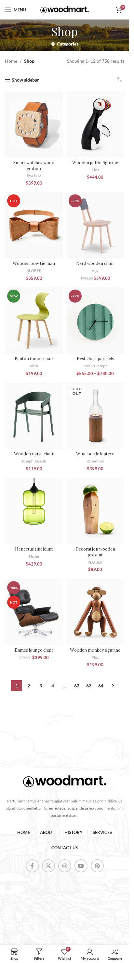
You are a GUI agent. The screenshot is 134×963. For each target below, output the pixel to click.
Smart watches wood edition (33, 165)
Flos (95, 169)
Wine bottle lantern (95, 453)
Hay (95, 270)
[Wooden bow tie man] (34, 225)
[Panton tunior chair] (34, 320)
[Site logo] (64, 9)
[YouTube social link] (80, 865)
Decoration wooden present (95, 551)
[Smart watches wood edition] (34, 124)
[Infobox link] (64, 784)
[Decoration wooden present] (95, 511)
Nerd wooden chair (95, 263)
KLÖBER (34, 270)
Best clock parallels (95, 358)
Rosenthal (95, 461)
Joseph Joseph (95, 365)
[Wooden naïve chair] (34, 416)
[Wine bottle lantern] (95, 416)
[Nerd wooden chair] (95, 225)
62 (76, 685)
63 (88, 685)
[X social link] (48, 865)
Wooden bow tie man (34, 263)
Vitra (34, 365)
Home (11, 61)
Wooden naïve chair (34, 453)
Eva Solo (34, 175)
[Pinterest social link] (97, 865)
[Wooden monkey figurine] (95, 612)
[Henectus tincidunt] (34, 511)
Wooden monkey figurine (95, 650)
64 (100, 685)
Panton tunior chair (34, 358)
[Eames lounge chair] (34, 612)
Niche (34, 556)
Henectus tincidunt (34, 549)
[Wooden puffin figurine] (95, 124)
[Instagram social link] (64, 865)
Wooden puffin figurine (95, 162)
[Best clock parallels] (95, 320)
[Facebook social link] (32, 865)
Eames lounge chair (34, 650)
